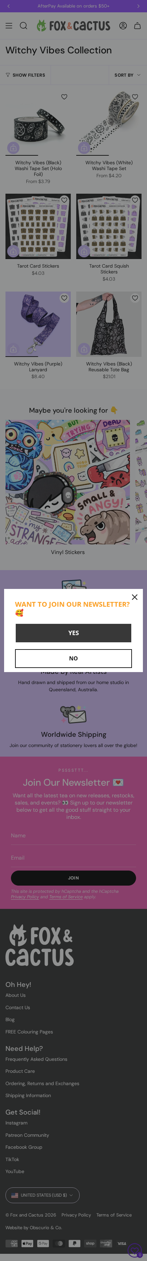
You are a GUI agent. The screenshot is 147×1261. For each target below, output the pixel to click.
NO (73, 658)
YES (73, 633)
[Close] (134, 597)
